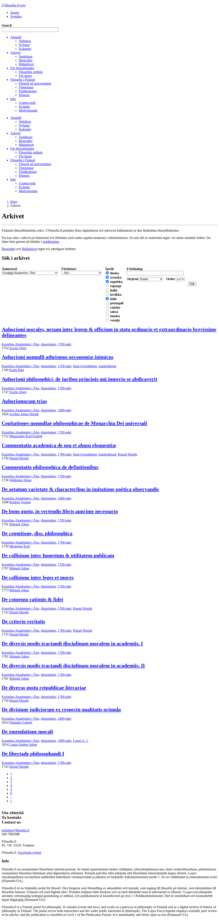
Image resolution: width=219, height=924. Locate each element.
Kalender (25, 49)
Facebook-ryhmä (29, 852)
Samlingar (26, 56)
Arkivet (15, 52)
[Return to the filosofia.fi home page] (14, 5)
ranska (115, 307)
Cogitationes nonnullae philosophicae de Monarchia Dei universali (74, 423)
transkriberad (107, 366)
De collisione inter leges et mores (38, 577)
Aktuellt (15, 37)
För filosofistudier (22, 68)
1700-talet (64, 344)
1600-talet (64, 498)
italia (113, 290)
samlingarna (51, 241)
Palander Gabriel (20, 722)
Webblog (25, 41)
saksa (114, 312)
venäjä (115, 320)
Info (13, 99)
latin (113, 299)
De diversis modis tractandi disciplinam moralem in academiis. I (72, 643)
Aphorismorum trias (24, 401)
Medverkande (28, 110)
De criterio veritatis (23, 621)
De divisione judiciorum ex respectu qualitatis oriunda (61, 709)
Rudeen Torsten (20, 502)
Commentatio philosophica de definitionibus (50, 467)
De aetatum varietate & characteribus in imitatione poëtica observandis (80, 489)
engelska (116, 282)
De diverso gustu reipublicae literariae (44, 687)
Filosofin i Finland (22, 79)
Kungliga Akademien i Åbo (20, 344)
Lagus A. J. (80, 740)
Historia (24, 95)
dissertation (48, 344)
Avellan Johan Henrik (24, 414)
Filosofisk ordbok (31, 72)
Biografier (26, 60)
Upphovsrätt (27, 103)
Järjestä (133, 279)
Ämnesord (9, 269)
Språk (109, 269)
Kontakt (24, 106)
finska (114, 273)
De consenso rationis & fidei (32, 599)
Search (7, 25)
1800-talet (64, 410)
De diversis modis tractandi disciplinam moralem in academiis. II (73, 665)
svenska (115, 277)
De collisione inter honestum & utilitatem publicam (58, 555)
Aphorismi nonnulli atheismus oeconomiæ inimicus (57, 357)
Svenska (16, 16)
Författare (68, 269)
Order (171, 279)
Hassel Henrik (127, 454)
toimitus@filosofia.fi (15, 830)
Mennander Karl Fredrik (25, 436)
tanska (115, 316)
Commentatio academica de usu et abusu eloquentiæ (59, 445)
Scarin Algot (17, 348)
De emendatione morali (27, 731)
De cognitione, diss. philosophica (37, 533)
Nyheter (24, 45)
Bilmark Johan (19, 524)
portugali (116, 303)
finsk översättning (85, 366)
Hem (13, 202)
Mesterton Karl (19, 546)
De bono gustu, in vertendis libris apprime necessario (60, 511)
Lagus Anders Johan (23, 744)
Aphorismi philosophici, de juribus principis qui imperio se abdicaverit (79, 379)
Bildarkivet (26, 64)
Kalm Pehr (16, 370)
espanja (115, 286)
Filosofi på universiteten (35, 83)
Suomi (14, 12)
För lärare (25, 76)
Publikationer (28, 91)
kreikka (115, 294)
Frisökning (135, 269)
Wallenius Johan (20, 480)
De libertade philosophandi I (33, 753)
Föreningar (26, 87)
